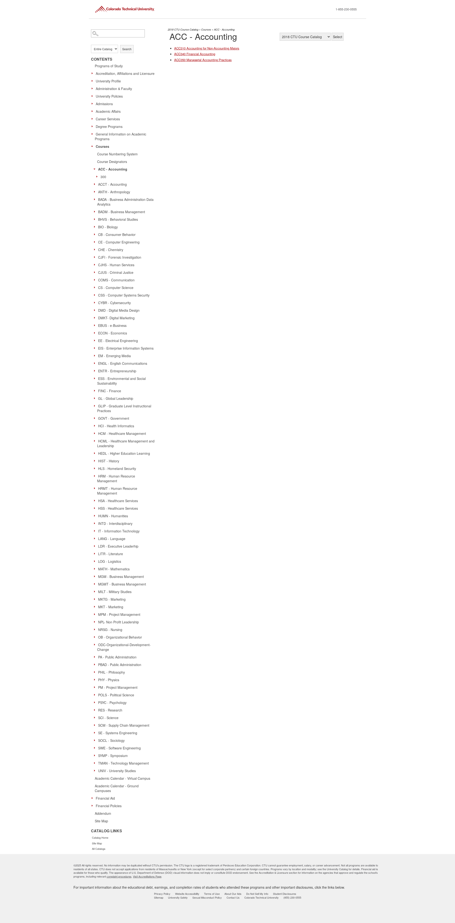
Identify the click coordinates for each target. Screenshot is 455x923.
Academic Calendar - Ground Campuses (117, 788)
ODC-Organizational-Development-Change (124, 647)
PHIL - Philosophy (111, 672)
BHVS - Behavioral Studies (118, 219)
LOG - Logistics (109, 561)
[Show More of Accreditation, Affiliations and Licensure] (93, 73)
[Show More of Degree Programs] (93, 126)
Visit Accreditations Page (147, 876)
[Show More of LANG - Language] (95, 538)
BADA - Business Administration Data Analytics (125, 202)
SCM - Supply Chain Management (123, 725)
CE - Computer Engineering (119, 242)
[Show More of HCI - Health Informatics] (95, 425)
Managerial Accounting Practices (203, 60)
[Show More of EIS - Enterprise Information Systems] (95, 348)
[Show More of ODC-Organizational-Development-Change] (95, 644)
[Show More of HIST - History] (95, 460)
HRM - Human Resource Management (116, 478)
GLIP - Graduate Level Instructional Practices (124, 408)
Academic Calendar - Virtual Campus (122, 778)
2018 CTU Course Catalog (183, 29)
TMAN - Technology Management (123, 763)
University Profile (108, 81)
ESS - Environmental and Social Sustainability (121, 381)
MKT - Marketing (110, 606)
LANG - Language (111, 538)
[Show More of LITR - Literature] (95, 553)
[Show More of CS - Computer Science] (95, 287)
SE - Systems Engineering (117, 732)
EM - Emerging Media (114, 355)
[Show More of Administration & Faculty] (93, 88)
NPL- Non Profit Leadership (118, 622)
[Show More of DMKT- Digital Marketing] (95, 317)
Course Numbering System (117, 154)
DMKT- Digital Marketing (116, 317)
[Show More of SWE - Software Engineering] (95, 747)
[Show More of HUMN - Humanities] (95, 515)
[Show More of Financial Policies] (93, 805)
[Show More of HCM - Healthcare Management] (95, 433)
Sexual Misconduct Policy (207, 897)
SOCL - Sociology (111, 740)
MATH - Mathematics (114, 569)
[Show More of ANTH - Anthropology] (95, 191)
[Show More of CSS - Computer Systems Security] (95, 295)
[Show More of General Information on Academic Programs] (93, 133)
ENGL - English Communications (122, 363)
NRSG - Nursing (110, 629)
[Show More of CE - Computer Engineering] (95, 241)
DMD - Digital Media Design (119, 310)
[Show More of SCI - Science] (95, 717)
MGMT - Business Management (122, 584)
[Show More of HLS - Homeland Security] (95, 468)
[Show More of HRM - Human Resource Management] (95, 475)
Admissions (104, 103)
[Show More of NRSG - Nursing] (95, 629)
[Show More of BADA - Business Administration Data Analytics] (95, 199)
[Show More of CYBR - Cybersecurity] (95, 302)
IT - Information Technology (119, 531)
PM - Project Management (117, 687)
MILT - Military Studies (115, 591)
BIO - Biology (108, 227)
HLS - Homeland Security (117, 468)
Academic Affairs (108, 111)
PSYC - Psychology (112, 702)
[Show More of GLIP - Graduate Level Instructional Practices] (95, 405)
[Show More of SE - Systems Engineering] (95, 732)
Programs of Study (109, 65)
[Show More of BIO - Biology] (95, 226)
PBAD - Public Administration (119, 664)
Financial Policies (109, 805)
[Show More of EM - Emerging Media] (95, 355)
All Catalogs (98, 849)
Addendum (103, 813)
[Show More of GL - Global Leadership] (95, 398)
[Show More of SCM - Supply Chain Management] (95, 725)
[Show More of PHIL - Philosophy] (95, 672)
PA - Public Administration (117, 657)
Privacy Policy (162, 894)
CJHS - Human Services (116, 264)
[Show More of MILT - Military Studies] (95, 591)
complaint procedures (119, 876)
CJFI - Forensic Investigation (119, 257)
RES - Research (110, 710)
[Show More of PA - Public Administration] (95, 656)
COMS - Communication (116, 280)
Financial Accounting (194, 54)
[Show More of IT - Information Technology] (95, 530)
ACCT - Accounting (112, 184)
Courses (102, 146)
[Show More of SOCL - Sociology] (95, 740)
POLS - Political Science (116, 695)
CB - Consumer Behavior (117, 234)
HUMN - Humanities (113, 515)
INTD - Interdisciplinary (115, 523)
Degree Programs (109, 126)
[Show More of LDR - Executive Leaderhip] (95, 546)
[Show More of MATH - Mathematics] (95, 568)
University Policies (109, 96)
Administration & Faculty (114, 88)
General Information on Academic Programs (120, 136)
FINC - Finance (109, 390)
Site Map (101, 821)
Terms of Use (212, 894)
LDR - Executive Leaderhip (118, 546)
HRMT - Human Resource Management (117, 490)
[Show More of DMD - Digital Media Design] (95, 310)
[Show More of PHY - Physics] (95, 679)
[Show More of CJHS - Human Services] (95, 264)
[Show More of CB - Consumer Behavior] (95, 234)
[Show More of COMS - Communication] (95, 279)
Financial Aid (105, 798)
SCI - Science (108, 717)
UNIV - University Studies (117, 770)
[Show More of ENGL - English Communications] (95, 363)
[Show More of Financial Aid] (93, 798)
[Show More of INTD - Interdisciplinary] (95, 523)
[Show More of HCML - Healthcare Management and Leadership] (95, 440)
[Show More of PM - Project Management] (95, 687)
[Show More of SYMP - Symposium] (95, 755)
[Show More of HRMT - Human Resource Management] (95, 488)
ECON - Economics (112, 333)
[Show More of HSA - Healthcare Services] (95, 500)
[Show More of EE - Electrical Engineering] (95, 340)
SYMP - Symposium (113, 755)
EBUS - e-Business (112, 325)
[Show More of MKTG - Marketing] (95, 599)
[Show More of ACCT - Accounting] (95, 184)
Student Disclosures (284, 894)
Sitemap (158, 897)
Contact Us (233, 897)
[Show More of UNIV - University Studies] (95, 770)
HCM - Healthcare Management (122, 433)
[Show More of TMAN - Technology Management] (95, 763)
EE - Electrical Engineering (118, 340)
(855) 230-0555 (292, 897)
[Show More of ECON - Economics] (95, 332)
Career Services (108, 119)
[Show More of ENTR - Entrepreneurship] (95, 370)
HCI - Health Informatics (116, 425)
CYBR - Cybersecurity (114, 302)
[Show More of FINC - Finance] (95, 390)
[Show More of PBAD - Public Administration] (95, 664)
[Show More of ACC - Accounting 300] (95, 169)
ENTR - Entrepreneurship (117, 371)
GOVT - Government (113, 418)
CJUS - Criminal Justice (115, 272)
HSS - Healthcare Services (118, 508)
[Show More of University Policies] (93, 96)
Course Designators (112, 161)
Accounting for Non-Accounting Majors (206, 48)
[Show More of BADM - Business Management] (95, 211)
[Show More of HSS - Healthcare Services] (95, 508)
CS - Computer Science (115, 287)
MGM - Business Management (121, 576)
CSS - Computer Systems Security (124, 295)
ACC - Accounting (112, 169)
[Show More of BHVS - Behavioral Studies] (95, 219)
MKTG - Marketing (112, 599)
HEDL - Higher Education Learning (124, 453)
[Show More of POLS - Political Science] (95, 694)
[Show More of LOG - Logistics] (95, 561)
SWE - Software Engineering (119, 748)
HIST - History (108, 461)
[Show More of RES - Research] (95, 709)
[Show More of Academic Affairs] (93, 111)
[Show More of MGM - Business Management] (95, 576)
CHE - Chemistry (110, 249)
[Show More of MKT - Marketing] (95, 606)
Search (127, 49)
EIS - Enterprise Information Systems (126, 348)
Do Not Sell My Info (257, 894)
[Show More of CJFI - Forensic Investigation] (95, 257)
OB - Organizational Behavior (120, 637)
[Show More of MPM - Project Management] (95, 614)
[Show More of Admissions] (93, 103)
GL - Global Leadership (115, 398)
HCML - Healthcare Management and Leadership (126, 443)
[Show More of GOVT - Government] (95, 418)
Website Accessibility (187, 894)
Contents (101, 59)
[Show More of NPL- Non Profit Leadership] (95, 621)
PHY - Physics (108, 679)
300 (103, 176)
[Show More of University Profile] (93, 80)
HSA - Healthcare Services (118, 500)
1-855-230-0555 (346, 9)
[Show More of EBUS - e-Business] (95, 325)
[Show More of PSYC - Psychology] (95, 702)
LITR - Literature (110, 553)
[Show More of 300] (98, 176)
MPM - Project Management (119, 614)
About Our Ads (232, 894)
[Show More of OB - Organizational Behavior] (95, 637)
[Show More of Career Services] (93, 118)
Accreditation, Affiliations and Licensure (125, 73)
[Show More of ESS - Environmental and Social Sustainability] (95, 378)
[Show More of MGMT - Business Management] (95, 583)
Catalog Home (100, 837)
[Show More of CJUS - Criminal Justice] (95, 272)
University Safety (178, 897)
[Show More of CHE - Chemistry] (95, 249)
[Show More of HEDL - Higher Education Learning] (95, 453)
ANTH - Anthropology (114, 191)
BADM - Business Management (121, 211)
